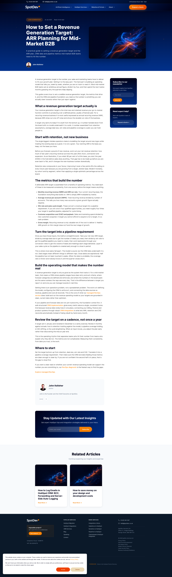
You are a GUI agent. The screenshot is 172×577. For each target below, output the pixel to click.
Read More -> (42, 503)
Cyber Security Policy (123, 548)
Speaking (66, 534)
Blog (65, 531)
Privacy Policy (74, 559)
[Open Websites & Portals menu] (105, 7)
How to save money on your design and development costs (85, 493)
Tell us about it (34, 533)
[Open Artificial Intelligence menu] (71, 7)
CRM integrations (67, 310)
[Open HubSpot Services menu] (88, 7)
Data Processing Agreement (125, 542)
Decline (77, 569)
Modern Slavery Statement (125, 546)
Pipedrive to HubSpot (95, 531)
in (46, 399)
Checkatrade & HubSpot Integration (96, 535)
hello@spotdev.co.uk (127, 523)
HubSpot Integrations (70, 526)
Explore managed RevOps (45, 372)
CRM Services (68, 529)
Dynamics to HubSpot (95, 529)
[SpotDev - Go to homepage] (32, 7)
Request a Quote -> (123, 122)
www (41, 399)
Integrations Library (94, 523)
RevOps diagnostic (69, 367)
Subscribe (85, 429)
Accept (63, 569)
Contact (66, 537)
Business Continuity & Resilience (126, 550)
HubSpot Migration (69, 523)
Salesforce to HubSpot (95, 526)
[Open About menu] (114, 7)
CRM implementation (55, 305)
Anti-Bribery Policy (123, 544)
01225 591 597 (125, 520)
